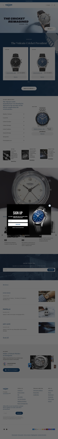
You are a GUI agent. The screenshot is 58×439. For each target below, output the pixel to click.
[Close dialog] (50, 206)
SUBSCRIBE (18, 224)
